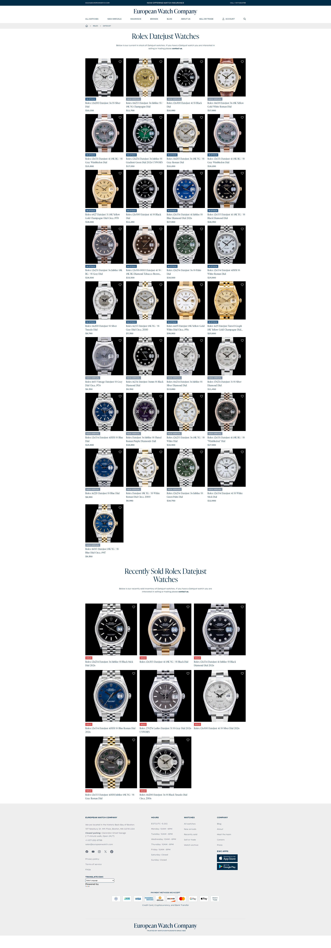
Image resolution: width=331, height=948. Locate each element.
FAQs (88, 870)
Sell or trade (190, 840)
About (220, 829)
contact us (177, 48)
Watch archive (191, 845)
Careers (220, 840)
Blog (219, 824)
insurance (135, 19)
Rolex (95, 26)
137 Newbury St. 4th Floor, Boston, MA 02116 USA (110, 829)
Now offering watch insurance (165, 3)
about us (185, 19)
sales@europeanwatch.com (97, 3)
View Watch (104, 77)
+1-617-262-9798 (93, 840)
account (230, 19)
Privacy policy (92, 859)
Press (219, 845)
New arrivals (190, 829)
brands (154, 19)
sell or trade (206, 19)
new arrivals (114, 19)
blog (169, 19)
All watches (189, 824)
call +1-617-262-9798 (238, 3)
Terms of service (93, 864)
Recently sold (190, 834)
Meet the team (224, 834)
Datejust (107, 26)
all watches (91, 19)
